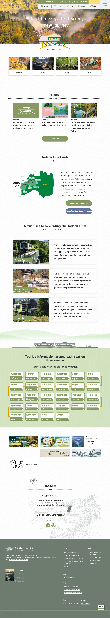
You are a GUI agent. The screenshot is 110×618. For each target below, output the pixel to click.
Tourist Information (95, 560)
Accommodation (69, 578)
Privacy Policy (85, 603)
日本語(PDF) (60, 2)
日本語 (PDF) (20, 574)
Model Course (93, 563)
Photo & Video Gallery (96, 557)
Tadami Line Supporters (70, 603)
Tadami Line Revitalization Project (74, 558)
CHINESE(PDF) (83, 2)
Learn (59, 6)
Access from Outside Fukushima (73, 592)
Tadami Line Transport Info (72, 589)
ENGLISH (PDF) (20, 577)
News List (55, 139)
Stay (83, 6)
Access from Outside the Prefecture (79, 211)
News (64, 600)
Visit (95, 6)
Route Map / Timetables (79, 203)
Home (46, 6)
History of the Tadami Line (71, 555)
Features (66, 566)
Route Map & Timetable (71, 586)
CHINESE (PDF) (20, 581)
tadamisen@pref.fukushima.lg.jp (18, 559)
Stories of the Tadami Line (71, 552)
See (71, 6)
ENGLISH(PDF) (71, 2)
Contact (83, 600)
